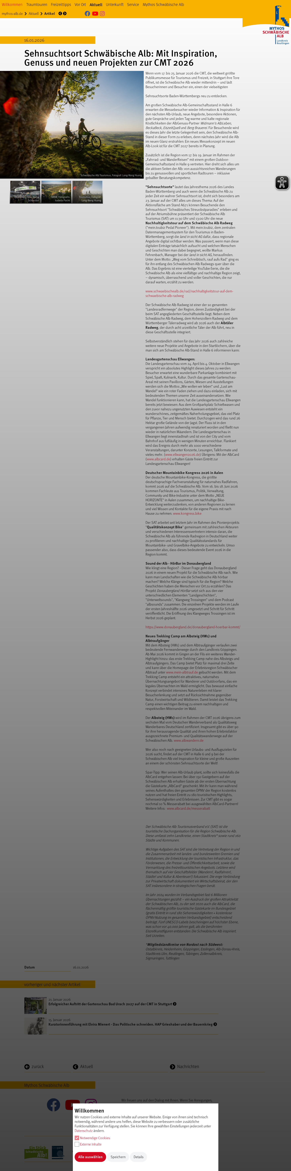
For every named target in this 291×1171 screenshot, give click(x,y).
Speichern (118, 1156)
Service (133, 4)
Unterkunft (115, 4)
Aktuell (96, 4)
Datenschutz (84, 1130)
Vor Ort (80, 4)
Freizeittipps (61, 4)
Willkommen (12, 4)
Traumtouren (36, 4)
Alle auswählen (90, 1156)
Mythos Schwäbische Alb (163, 4)
